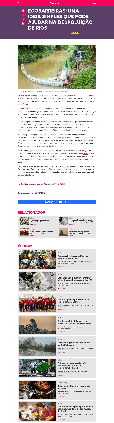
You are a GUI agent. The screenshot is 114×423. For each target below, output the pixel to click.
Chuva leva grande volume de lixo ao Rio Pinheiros (74, 343)
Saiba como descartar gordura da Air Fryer (74, 387)
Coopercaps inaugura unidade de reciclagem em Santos (41, 232)
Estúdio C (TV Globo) (56, 184)
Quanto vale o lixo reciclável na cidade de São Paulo (40, 221)
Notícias (75, 32)
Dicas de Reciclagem (63, 383)
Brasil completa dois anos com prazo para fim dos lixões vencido (80, 232)
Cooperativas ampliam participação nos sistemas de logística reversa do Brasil (75, 408)
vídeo (85, 153)
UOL (45, 184)
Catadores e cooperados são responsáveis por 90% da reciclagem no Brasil (72, 365)
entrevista (25, 109)
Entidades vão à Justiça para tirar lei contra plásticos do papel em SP (81, 221)
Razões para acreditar (33, 184)
